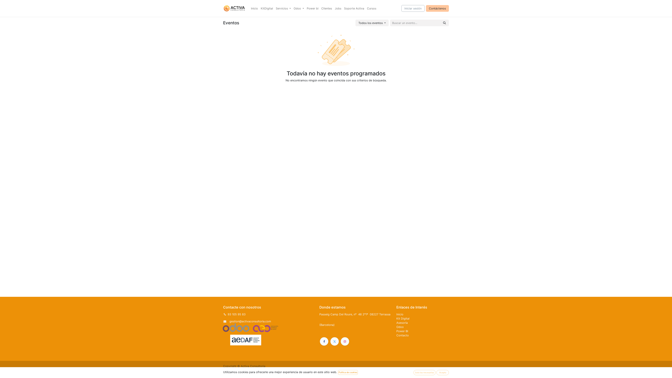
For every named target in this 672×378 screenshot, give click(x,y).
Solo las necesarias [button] (424, 372)
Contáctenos (437, 8)
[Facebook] (324, 341)
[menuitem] (254, 8)
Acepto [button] (442, 372)
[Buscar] (444, 23)
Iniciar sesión (413, 8)
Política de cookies (348, 372)
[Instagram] (345, 341)
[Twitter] (334, 341)
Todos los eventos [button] (371, 23)
